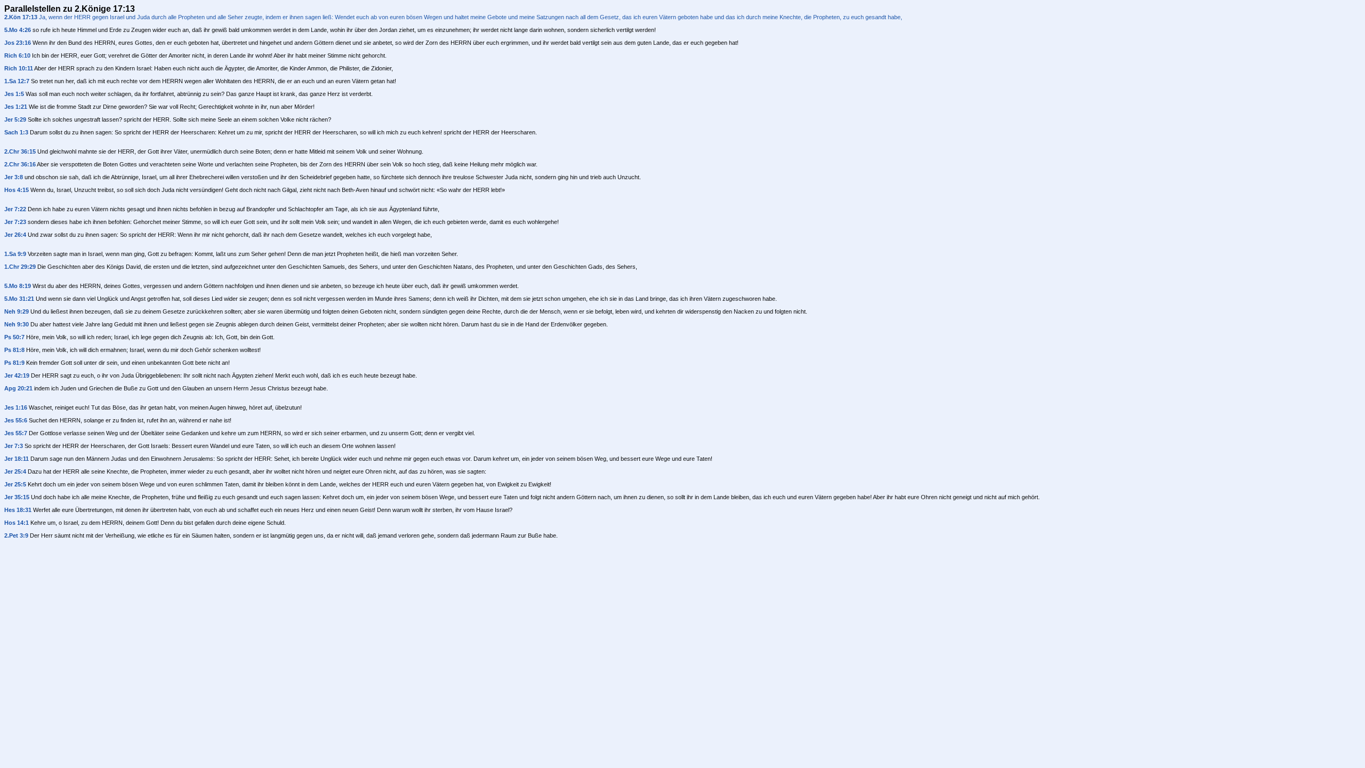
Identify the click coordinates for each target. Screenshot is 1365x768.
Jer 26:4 (15, 234)
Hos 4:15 (16, 190)
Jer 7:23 (15, 222)
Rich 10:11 (18, 68)
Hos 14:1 (16, 522)
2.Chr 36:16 (20, 164)
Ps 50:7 (14, 337)
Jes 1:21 (15, 106)
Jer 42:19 (16, 375)
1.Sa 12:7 (16, 81)
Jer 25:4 (15, 471)
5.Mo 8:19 (17, 286)
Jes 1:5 (14, 94)
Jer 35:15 (16, 497)
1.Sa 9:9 (15, 254)
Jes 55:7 (15, 433)
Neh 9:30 (16, 324)
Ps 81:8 (14, 350)
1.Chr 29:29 (20, 266)
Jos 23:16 (17, 42)
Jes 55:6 (15, 420)
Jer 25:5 (15, 484)
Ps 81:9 (14, 362)
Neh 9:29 (16, 311)
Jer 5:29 (15, 119)
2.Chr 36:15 (20, 151)
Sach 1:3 (16, 132)
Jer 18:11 (16, 458)
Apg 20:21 (18, 388)
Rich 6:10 (17, 55)
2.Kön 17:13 (20, 17)
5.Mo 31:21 (19, 298)
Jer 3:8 (13, 177)
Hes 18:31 (17, 510)
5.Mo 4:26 (17, 30)
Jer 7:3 (13, 446)
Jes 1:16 (15, 407)
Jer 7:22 (15, 209)
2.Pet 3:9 (16, 535)
